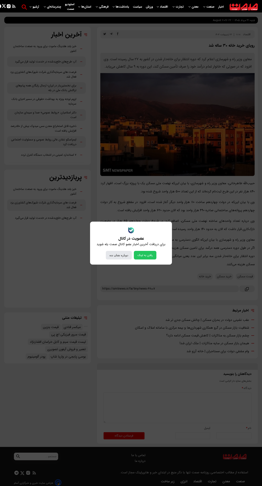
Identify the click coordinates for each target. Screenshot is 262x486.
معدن (195, 7)
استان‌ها (86, 7)
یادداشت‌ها (123, 7)
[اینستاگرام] (8, 7)
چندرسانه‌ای (54, 7)
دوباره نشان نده (119, 255)
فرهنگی (104, 7)
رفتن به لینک (145, 255)
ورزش (149, 7)
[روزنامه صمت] (244, 7)
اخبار (221, 7)
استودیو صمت (69, 6)
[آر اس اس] (13, 7)
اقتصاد (164, 7)
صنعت (210, 7)
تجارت (180, 7)
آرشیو (36, 7)
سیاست (138, 7)
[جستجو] (24, 7)
